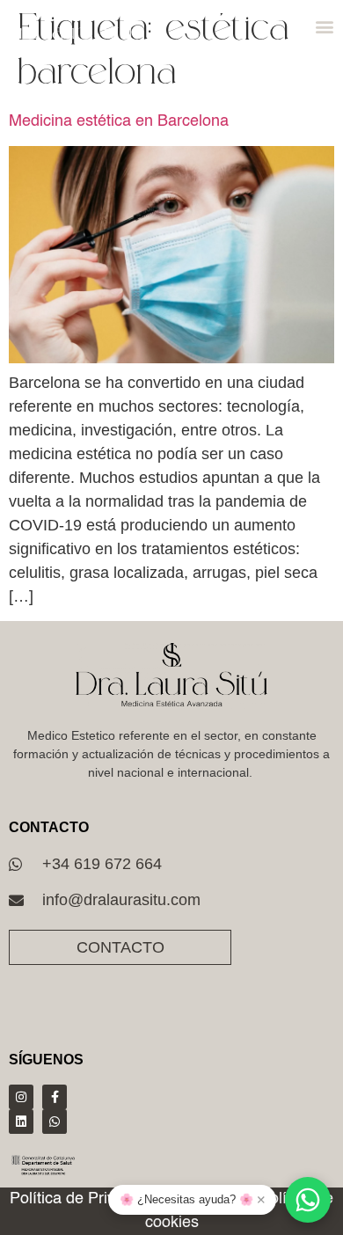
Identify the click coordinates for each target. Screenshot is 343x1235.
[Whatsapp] (54, 1121)
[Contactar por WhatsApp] (308, 1200)
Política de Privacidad (86, 1199)
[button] (324, 26)
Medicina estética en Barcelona (119, 121)
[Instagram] (21, 1097)
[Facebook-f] (54, 1097)
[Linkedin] (21, 1121)
